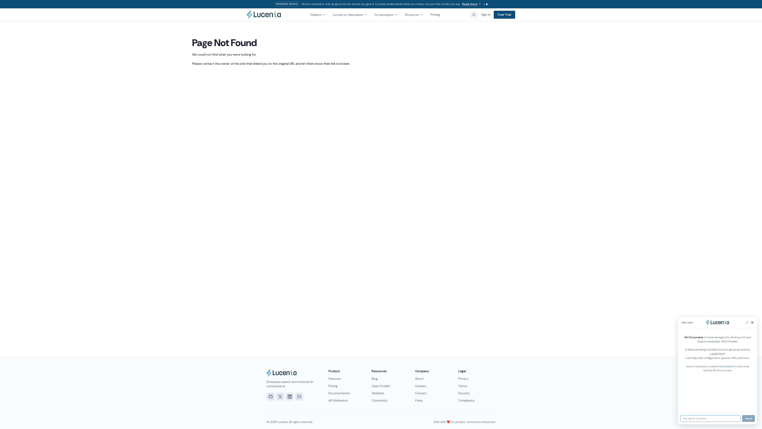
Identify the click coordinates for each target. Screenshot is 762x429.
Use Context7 (726, 366)
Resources (412, 14)
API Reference (338, 401)
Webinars (378, 393)
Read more (469, 4)
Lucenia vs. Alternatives (348, 14)
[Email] (299, 397)
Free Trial (504, 15)
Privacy (463, 379)
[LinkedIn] (290, 397)
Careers (420, 386)
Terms (462, 386)
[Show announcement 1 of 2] (484, 4)
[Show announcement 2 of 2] (487, 4)
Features (334, 379)
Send (748, 418)
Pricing (435, 15)
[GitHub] (271, 397)
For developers (384, 14)
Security (464, 393)
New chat (687, 322)
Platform (316, 14)
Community (380, 401)
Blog (375, 379)
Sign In (486, 15)
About (419, 379)
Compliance (466, 401)
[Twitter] (280, 397)
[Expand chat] (747, 322)
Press (419, 401)
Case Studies (381, 386)
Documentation (339, 393)
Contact (421, 393)
